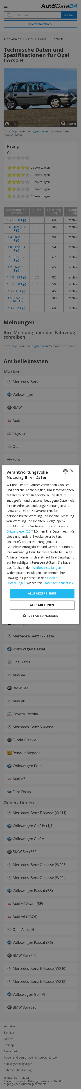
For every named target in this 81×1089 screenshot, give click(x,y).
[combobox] (65, 471)
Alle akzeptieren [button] (42, 594)
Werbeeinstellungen (46, 567)
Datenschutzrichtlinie (59, 583)
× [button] (71, 471)
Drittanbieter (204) (20, 531)
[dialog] (40, 544)
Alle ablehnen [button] (42, 605)
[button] (40, 615)
